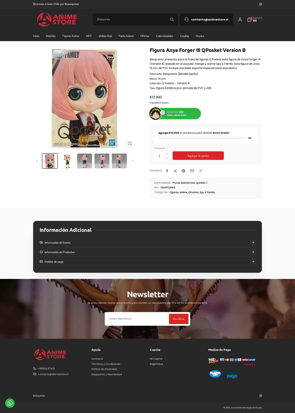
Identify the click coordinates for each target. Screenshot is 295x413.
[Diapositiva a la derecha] (132, 161)
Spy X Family (207, 192)
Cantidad (159, 148)
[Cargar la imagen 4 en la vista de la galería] (101, 161)
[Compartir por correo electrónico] (192, 171)
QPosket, (193, 192)
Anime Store (236, 408)
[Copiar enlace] (200, 171)
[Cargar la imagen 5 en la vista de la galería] (119, 161)
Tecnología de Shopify (252, 408)
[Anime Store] (50, 360)
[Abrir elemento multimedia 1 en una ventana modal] (84, 98)
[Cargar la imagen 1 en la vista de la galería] (49, 161)
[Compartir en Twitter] (175, 171)
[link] (56, 4)
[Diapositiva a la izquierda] (36, 161)
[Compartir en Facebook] (167, 171)
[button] (147, 242)
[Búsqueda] (172, 19)
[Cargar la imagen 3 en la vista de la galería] (84, 161)
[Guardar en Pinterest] (183, 171)
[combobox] (135, 19)
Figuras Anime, (179, 192)
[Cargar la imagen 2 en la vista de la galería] (67, 161)
